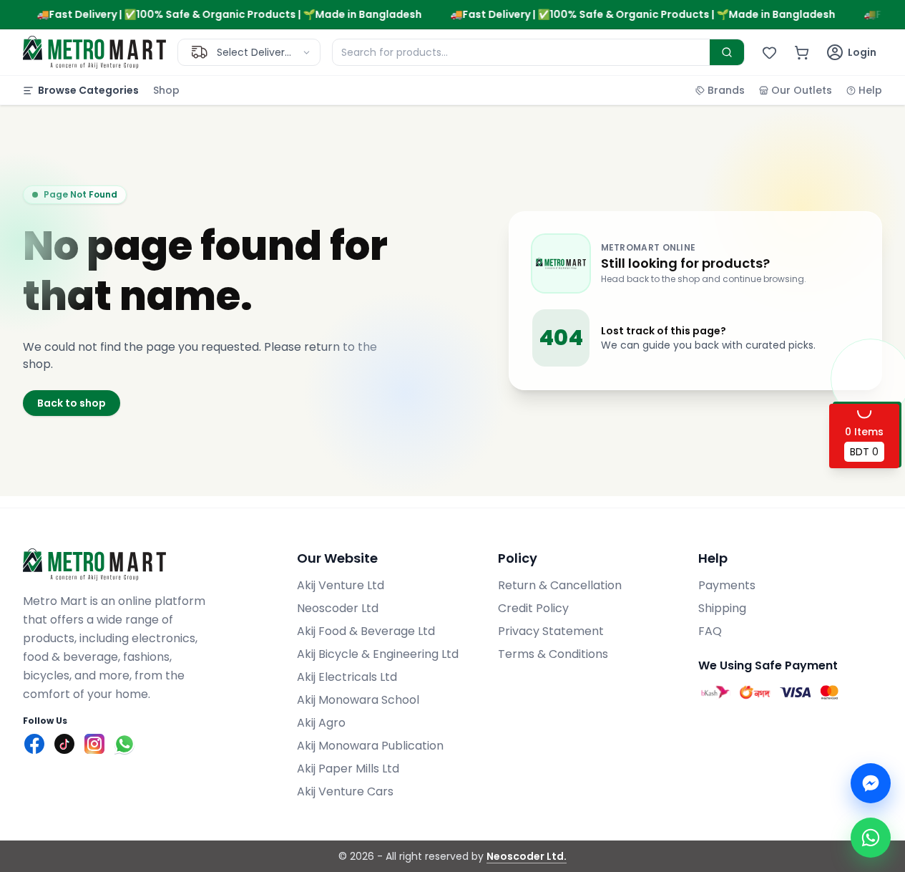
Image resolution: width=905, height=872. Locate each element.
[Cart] (801, 52)
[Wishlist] (769, 52)
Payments (726, 585)
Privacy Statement (551, 631)
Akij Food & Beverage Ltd (366, 631)
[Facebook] (34, 743)
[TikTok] (64, 743)
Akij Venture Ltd (340, 585)
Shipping (722, 608)
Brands (726, 90)
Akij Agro (321, 722)
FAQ (710, 631)
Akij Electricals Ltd (347, 677)
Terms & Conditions (553, 654)
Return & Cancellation (560, 585)
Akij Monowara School (358, 700)
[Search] (727, 52)
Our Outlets (801, 90)
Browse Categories (88, 90)
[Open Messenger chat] (871, 783)
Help (870, 90)
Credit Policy (533, 608)
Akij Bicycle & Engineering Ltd (378, 654)
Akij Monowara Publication (370, 745)
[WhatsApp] (124, 743)
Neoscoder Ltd (337, 608)
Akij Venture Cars (345, 791)
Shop (166, 90)
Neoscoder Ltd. (526, 856)
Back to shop (71, 403)
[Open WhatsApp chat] (871, 838)
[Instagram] (94, 743)
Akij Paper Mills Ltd (348, 768)
